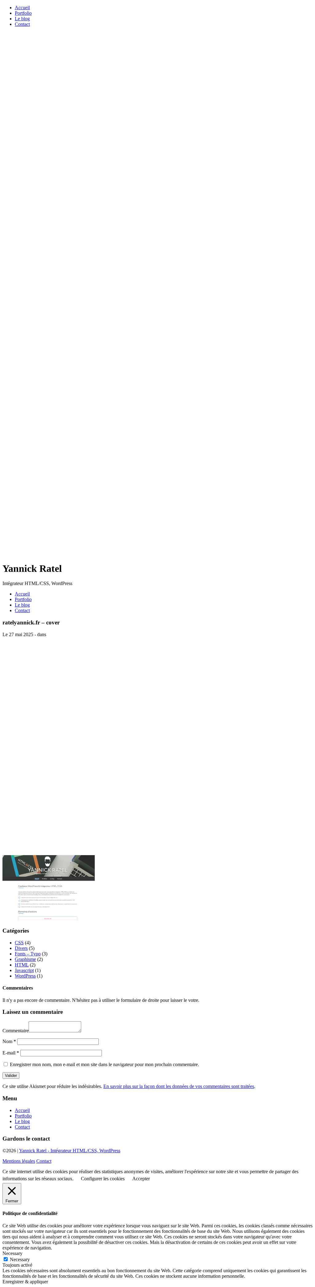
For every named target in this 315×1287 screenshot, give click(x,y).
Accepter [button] (141, 1178)
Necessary (20, 1259)
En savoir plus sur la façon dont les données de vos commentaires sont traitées (178, 1086)
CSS (19, 942)
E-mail (10, 1052)
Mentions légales (18, 1161)
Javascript (24, 970)
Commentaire (15, 1030)
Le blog (22, 18)
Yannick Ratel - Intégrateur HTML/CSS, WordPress (69, 1150)
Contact (22, 24)
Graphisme (25, 959)
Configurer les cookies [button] (103, 1178)
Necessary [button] (12, 1253)
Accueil (22, 7)
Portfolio (23, 13)
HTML (22, 964)
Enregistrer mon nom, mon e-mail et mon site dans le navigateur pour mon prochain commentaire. (104, 1064)
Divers (21, 948)
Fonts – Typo (28, 953)
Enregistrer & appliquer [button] (25, 1281)
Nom (9, 1041)
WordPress (25, 975)
